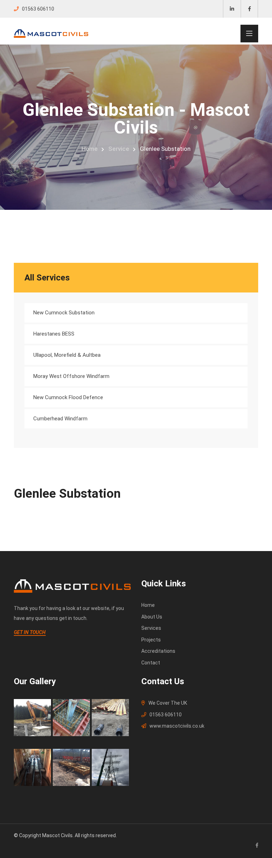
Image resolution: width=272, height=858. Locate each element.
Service (118, 148)
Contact (150, 662)
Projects (151, 640)
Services (151, 628)
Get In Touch (30, 632)
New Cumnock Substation (64, 312)
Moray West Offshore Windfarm (71, 376)
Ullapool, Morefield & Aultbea (67, 355)
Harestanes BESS (53, 334)
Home (89, 148)
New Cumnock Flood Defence (68, 397)
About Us (151, 617)
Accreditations (158, 651)
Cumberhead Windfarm (60, 418)
